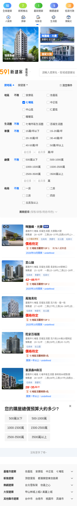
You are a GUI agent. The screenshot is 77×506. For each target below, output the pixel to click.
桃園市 (49, 498)
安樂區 (39, 471)
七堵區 (60, 471)
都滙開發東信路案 (48, 478)
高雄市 (60, 498)
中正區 (49, 471)
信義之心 (45, 485)
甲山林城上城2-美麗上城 (38, 491)
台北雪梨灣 (31, 485)
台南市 (39, 498)
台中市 (29, 498)
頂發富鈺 (30, 478)
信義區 (29, 471)
